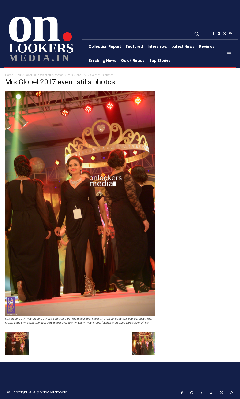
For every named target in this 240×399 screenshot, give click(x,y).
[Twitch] (212, 393)
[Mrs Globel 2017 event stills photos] (80, 314)
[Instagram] (219, 34)
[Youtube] (230, 34)
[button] (196, 33)
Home (9, 75)
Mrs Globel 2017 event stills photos (40, 75)
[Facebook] (213, 34)
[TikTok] (202, 393)
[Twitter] (224, 34)
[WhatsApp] (232, 393)
